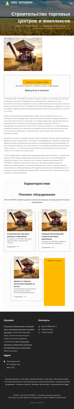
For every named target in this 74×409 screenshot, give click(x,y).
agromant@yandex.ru (49, 326)
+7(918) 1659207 (47, 332)
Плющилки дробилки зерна (14, 326)
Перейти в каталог (54, 261)
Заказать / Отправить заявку (37, 82)
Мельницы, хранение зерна (41, 384)
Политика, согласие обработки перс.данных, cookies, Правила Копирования (37, 397)
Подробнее (11, 247)
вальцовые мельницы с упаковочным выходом (39, 382)
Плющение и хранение (23, 384)
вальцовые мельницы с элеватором (17, 379)
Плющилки (27, 345)
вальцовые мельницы (17, 329)
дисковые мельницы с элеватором (17, 348)
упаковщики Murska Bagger (60, 384)
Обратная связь (47, 329)
